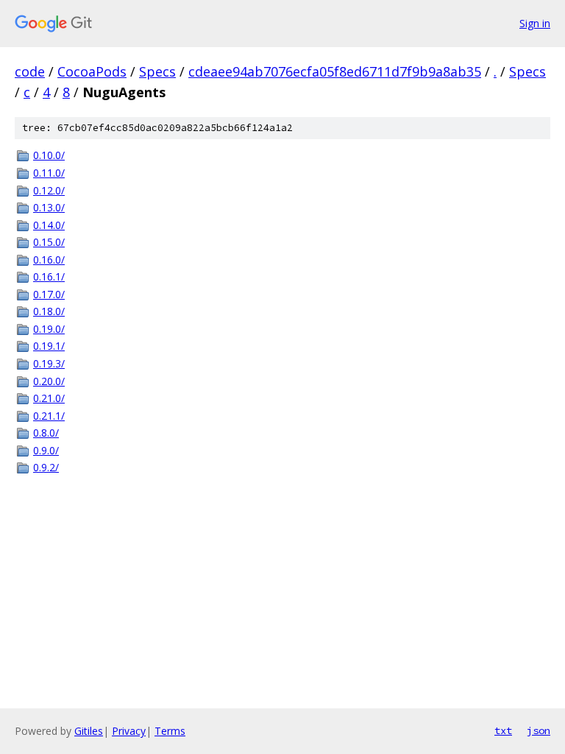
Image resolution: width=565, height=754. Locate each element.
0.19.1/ (49, 346)
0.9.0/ (46, 450)
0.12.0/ (49, 190)
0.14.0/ (49, 225)
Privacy (129, 731)
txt (503, 730)
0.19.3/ (49, 363)
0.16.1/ (49, 276)
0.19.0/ (49, 329)
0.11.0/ (49, 173)
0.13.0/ (49, 207)
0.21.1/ (49, 416)
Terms (169, 731)
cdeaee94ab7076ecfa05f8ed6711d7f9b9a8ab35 (334, 71)
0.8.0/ (46, 433)
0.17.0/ (49, 294)
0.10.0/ (49, 155)
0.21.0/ (49, 398)
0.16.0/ (49, 260)
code (30, 71)
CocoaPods (92, 71)
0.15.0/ (49, 242)
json (538, 730)
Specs (157, 71)
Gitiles (88, 731)
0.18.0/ (49, 311)
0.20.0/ (49, 381)
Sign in (534, 23)
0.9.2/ (46, 467)
